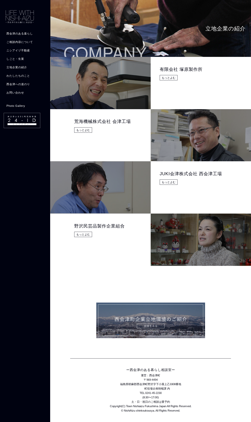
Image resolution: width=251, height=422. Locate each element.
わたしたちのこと (18, 75)
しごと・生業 (15, 58)
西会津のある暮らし (19, 33)
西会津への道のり (18, 84)
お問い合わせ (15, 92)
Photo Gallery (15, 105)
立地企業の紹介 (16, 67)
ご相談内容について (19, 41)
